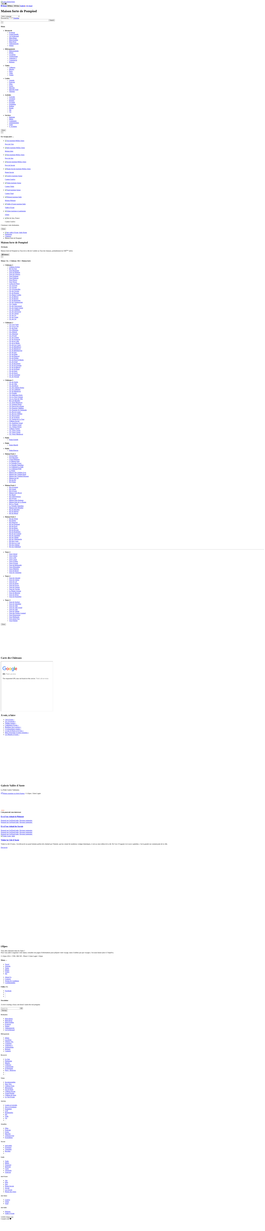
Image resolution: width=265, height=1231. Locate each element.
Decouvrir (4, 847)
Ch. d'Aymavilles (14, 289)
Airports (7, 966)
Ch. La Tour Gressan (16, 397)
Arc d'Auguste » (10, 721)
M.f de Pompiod (14, 524)
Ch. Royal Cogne (15, 412)
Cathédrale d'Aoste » (12, 725)
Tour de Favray (14, 585)
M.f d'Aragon (13, 487)
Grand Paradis (13, 34)
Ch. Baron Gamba (15, 295)
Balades (11, 100)
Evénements (9, 1068)
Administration (14, 123)
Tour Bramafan (14, 271)
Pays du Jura (9, 158)
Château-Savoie (14, 421)
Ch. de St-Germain (15, 365)
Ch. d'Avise (13, 287)
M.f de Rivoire (14, 530)
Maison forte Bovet (15, 493)
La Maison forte (14, 461)
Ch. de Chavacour (15, 312)
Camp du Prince (14, 284)
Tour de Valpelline (15, 604)
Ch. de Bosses (13, 298)
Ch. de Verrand (14, 377)
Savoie (7, 1188)
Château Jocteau (14, 267)
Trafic (11, 125)
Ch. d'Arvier (13, 285)
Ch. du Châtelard (14, 389)
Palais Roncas (13, 450)
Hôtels (11, 53)
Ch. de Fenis (13, 328)
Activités (12, 97)
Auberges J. (13, 58)
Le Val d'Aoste (10, 1097)
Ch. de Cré (12, 319)
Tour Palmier (13, 621)
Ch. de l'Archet (14, 291)
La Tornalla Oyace (15, 463)
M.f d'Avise (13, 491)
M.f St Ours (13, 269)
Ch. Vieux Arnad (14, 430)
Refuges (11, 62)
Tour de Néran (14, 595)
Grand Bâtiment (14, 459)
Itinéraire (12, 117)
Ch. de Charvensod (15, 306)
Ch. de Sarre (13, 371)
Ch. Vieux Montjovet (16, 434)
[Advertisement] (63, 639)
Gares (7, 1168)
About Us (8, 977)
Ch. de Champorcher (16, 302)
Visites (11, 75)
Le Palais (12, 471)
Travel (7, 964)
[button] (4, 6)
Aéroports (8, 1170)
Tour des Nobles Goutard (17, 613)
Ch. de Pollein (13, 358)
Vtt (10, 112)
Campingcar (13, 60)
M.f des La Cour (14, 543)
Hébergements (14, 51)
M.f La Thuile (13, 504)
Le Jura (7, 1059)
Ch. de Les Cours (15, 345)
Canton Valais (9, 186)
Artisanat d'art (9, 1136)
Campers (8, 1051)
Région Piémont (10, 200)
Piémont (7, 1211)
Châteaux (12, 67)
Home (24, 232)
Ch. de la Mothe (14, 343)
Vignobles (8, 1149)
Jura (6, 1184)
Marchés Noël (13, 90)
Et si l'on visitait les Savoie (12, 826)
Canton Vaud (9, 193)
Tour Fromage (13, 276)
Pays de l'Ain (9, 144)
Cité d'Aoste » (9, 719)
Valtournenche (14, 44)
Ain (6, 1180)
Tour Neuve (13, 282)
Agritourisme (13, 56)
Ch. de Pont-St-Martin (16, 360)
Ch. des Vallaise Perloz (16, 388)
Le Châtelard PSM (15, 469)
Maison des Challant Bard (17, 474)
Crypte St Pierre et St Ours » (14, 731)
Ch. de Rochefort (14, 363)
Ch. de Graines (14, 337)
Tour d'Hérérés (14, 569)
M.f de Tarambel (14, 535)
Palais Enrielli (13, 440)
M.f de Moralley (14, 510)
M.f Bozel (12, 495)
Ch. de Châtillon (14, 310)
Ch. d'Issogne (13, 334)
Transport (8, 1165)
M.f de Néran (13, 519)
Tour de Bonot (14, 571)
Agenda (11, 80)
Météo (11, 119)
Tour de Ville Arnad (15, 607)
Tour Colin (12, 558)
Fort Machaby (13, 458)
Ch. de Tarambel (14, 375)
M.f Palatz (12, 482)
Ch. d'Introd (13, 332)
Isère (6, 1182)
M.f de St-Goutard (15, 534)
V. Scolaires (13, 126)
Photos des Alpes (10, 1192)
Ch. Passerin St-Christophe (18, 410)
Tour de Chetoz (14, 580)
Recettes (7, 1151)
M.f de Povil (13, 526)
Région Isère (9, 151)
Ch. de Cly (12, 315)
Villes (11, 73)
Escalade (12, 102)
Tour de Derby (14, 583)
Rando (11, 108)
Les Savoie (8, 1190)
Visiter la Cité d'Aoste (10, 840)
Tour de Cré (13, 582)
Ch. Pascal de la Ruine (16, 406)
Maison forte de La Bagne (17, 502)
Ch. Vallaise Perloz (15, 427)
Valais (7, 1202)
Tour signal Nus (14, 619)
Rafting (11, 106)
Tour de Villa (13, 606)
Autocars (8, 1172)
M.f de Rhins (13, 528)
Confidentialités (10, 983)
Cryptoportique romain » (13, 729)
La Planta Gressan (15, 591)
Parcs (11, 71)
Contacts (8, 979)
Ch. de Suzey (13, 373)
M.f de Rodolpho (14, 532)
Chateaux (8, 236)
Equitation (12, 104)
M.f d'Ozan (13, 498)
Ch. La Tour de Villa (16, 399)
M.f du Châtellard (15, 547)
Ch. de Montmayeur (15, 350)
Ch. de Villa (13, 384)
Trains (7, 968)
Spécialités (8, 1146)
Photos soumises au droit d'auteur (13, 793)
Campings (8, 1043)
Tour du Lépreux (14, 274)
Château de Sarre (10, 1095)
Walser (11, 45)
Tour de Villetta (14, 611)
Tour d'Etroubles (14, 567)
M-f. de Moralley (14, 401)
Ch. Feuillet (13, 393)
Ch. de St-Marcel (14, 367)
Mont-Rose (8, 1020)
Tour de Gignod (14, 587)
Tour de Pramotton (15, 596)
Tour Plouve (13, 280)
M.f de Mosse (13, 513)
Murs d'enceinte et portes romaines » (17, 733)
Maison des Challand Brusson (19, 476)
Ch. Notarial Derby (15, 404)
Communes (13, 121)
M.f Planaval (13, 522)
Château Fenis (9, 1086)
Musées (11, 69)
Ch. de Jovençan (14, 339)
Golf (6, 1111)
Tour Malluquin (14, 617)
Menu (3, 4)
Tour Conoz (13, 559)
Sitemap (4, 1010)
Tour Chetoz (13, 556)
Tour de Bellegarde (15, 565)
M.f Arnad (12, 489)
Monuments (9, 1088)
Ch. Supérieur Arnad (16, 423)
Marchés (12, 88)
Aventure (12, 99)
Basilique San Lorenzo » (13, 727)
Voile (6, 1116)
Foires (11, 86)
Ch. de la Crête (14, 341)
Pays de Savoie (10, 165)
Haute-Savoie (9, 172)
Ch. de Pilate (13, 354)
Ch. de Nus (13, 352)
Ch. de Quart (13, 362)
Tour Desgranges (14, 615)
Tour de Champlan (15, 572)
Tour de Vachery (14, 602)
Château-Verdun (14, 429)
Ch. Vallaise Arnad (15, 425)
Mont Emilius (13, 40)
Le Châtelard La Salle (16, 467)
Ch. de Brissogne (14, 300)
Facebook (8, 991)
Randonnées (9, 1112)
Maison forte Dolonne (16, 500)
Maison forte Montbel (16, 508)
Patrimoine (8, 234)
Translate (16, 18)
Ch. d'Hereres (13, 330)
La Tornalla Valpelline (16, 465)
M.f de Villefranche (15, 539)
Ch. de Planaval (14, 356)
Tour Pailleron (13, 278)
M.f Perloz (12, 520)
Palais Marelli (13, 445)
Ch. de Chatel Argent (16, 308)
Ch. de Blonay (14, 297)
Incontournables (10, 1082)
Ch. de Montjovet (15, 349)
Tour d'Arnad (13, 563)
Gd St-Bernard (14, 36)
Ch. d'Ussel (13, 336)
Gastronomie (9, 1066)
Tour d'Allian (13, 561)
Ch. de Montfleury (15, 347)
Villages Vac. (9, 1042)
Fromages (8, 1147)
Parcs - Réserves (10, 1070)
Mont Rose (12, 42)
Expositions (9, 1137)
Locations (12, 55)
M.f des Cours (13, 541)
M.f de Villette (14, 537)
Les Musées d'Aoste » (12, 734)
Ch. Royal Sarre (14, 415)
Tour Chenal (13, 554)
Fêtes (11, 84)
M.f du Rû (12, 480)
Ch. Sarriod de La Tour (16, 419)
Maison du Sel (14, 478)
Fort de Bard (13, 456)
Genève (7, 1200)
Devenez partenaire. (26, 820)
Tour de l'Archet (14, 589)
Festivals (12, 82)
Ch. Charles (13, 304)
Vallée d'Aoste (9, 207)
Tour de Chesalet (14, 578)
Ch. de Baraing (14, 293)
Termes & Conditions (12, 981)
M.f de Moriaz (14, 511)
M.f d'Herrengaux (15, 496)
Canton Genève (10, 179)
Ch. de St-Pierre (14, 369)
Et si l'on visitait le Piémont (12, 816)
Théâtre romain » (10, 723)
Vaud (6, 1203)
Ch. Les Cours (14, 324)
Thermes (12, 91)
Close (3, 130)
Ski (10, 110)
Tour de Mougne (14, 593)
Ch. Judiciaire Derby (16, 395)
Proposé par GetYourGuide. (10, 820)
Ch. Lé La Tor (14, 326)
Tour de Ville (13, 609)
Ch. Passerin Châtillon (16, 408)
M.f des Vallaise (14, 545)
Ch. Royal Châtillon (15, 414)
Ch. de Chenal (14, 313)
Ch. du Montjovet (15, 391)
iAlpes (13, 2)
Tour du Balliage (14, 272)
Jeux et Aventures (10, 1107)
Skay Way (8, 1084)
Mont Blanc (13, 38)
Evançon (12, 32)
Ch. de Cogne (13, 317)
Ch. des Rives (13, 386)
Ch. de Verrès (13, 382)
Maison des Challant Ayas (17, 472)
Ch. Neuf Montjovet (15, 402)
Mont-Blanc (9, 1019)
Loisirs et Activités (11, 1105)
